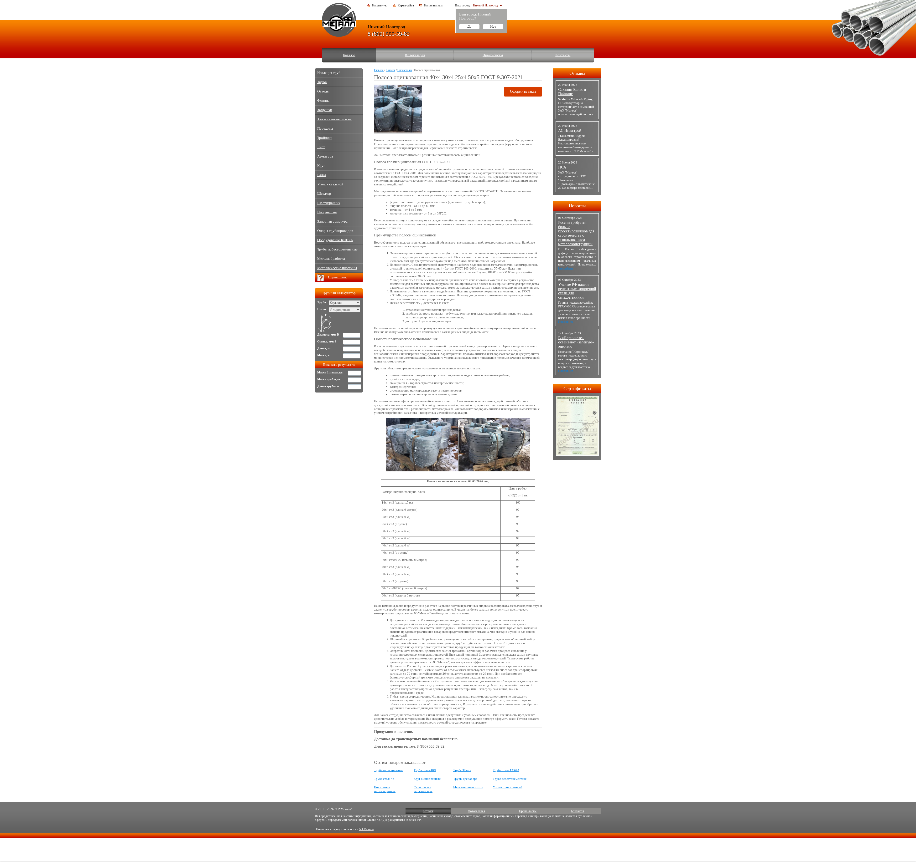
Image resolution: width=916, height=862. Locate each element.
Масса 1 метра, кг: (330, 372)
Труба (321, 302)
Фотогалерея (415, 55)
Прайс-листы (493, 55)
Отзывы (577, 73)
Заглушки (324, 110)
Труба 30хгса (462, 770)
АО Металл (366, 829)
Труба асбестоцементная (509, 778)
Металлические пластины (337, 268)
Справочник (404, 70)
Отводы (323, 91)
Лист (321, 147)
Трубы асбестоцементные (337, 249)
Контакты (562, 55)
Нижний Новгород (485, 5)
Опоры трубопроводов (335, 231)
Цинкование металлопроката (385, 789)
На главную (379, 5)
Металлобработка (331, 258)
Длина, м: (324, 348)
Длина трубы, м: (328, 386)
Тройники (324, 138)
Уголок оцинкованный (507, 787)
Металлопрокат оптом (468, 787)
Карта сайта (406, 5)
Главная (379, 70)
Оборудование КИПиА (335, 240)
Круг (321, 166)
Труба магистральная (388, 770)
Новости (577, 205)
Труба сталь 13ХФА (506, 770)
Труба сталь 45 (384, 778)
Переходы (325, 128)
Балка (321, 175)
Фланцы (323, 100)
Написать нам (433, 5)
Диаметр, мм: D (328, 334)
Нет (493, 26)
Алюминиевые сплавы (334, 119)
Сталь (321, 309)
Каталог (349, 55)
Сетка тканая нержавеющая (423, 789)
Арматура (325, 156)
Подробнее (565, 268)
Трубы (322, 82)
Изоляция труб (328, 73)
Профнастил (327, 212)
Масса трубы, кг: (329, 379)
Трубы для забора (465, 778)
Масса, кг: (324, 355)
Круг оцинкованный (427, 778)
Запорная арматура (332, 221)
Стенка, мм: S (326, 341)
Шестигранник (328, 203)
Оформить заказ (523, 91)
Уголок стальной (330, 184)
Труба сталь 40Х (425, 770)
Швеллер (324, 193)
